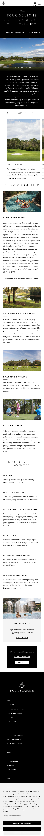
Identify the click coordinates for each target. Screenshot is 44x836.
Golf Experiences (15, 33)
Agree (22, 829)
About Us (10, 705)
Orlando (22, 11)
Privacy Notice (8, 816)
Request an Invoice (15, 735)
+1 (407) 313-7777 (22, 656)
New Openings (12, 761)
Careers (10, 717)
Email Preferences (14, 743)
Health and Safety (14, 713)
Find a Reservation (15, 739)
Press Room (11, 757)
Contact (22, 662)
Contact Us (11, 722)
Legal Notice (17, 816)
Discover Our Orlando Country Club (21, 278)
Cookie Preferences (22, 823)
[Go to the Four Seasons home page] (3, 3)
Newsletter (11, 769)
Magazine (10, 765)
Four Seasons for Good (17, 709)
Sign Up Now (22, 637)
